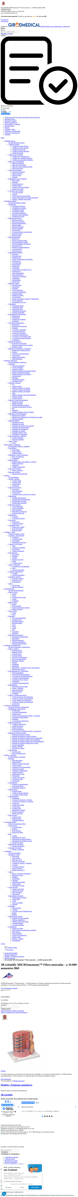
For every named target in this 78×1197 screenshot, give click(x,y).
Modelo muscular (10, 958)
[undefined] (15, 1111)
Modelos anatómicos (11, 122)
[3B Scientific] (8, 979)
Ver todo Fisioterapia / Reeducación (19, 647)
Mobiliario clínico (10, 119)
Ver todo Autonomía (14, 853)
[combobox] (9, 32)
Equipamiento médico (11, 953)
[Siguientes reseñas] (75, 1107)
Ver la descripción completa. (9, 988)
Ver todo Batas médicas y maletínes (19, 446)
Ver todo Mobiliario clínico (16, 143)
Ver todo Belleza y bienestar (16, 757)
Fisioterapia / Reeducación (12, 131)
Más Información (6, 1079)
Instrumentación (9, 126)
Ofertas (7, 134)
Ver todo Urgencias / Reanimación (18, 707)
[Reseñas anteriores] (18, 1107)
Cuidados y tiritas (10, 129)
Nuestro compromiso (11, 1162)
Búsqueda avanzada (7, 33)
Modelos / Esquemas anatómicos (14, 956)
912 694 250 (4, 19)
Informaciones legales (11, 1160)
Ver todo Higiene (13, 477)
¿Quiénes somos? (10, 1159)
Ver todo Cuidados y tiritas (16, 534)
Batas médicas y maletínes (12, 124)
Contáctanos (4, 21)
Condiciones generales (11, 1157)
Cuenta (3, 944)
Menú (2, 138)
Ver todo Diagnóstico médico (17, 203)
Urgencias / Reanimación (12, 133)
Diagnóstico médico (11, 121)
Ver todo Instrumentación (15, 590)
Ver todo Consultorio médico (17, 824)
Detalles (3, 1071)
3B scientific (7, 1094)
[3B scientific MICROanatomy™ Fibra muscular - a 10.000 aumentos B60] (5, 1021)
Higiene (7, 127)
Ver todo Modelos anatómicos (17, 362)
